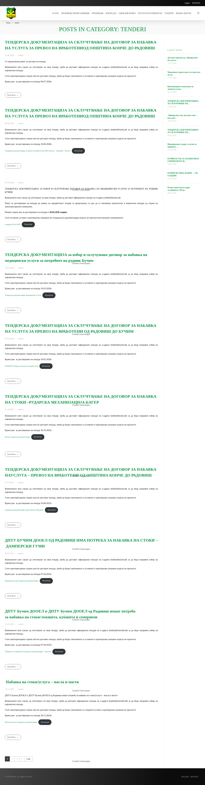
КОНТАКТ (194, 777)
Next (22, 758)
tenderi (21, 55)
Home (8, 23)
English (185, 777)
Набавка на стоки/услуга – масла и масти (42, 682)
